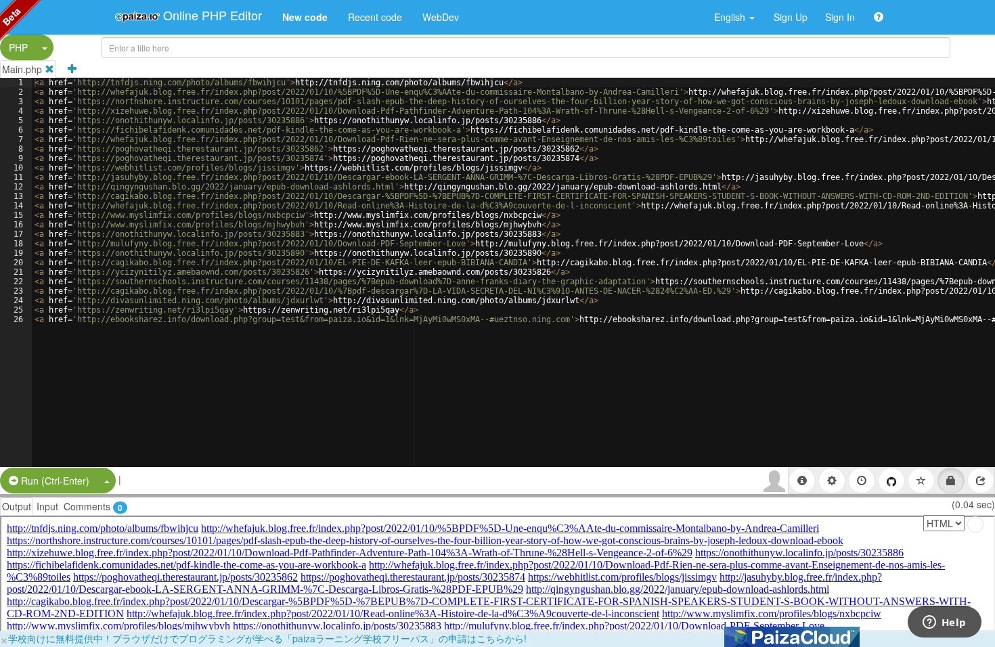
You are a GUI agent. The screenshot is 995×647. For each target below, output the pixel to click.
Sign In (840, 17)
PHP (18, 47)
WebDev (440, 17)
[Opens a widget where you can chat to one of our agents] (944, 623)
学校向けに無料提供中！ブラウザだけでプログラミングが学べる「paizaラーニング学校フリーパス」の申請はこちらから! (267, 638)
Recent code (375, 17)
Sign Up (791, 17)
